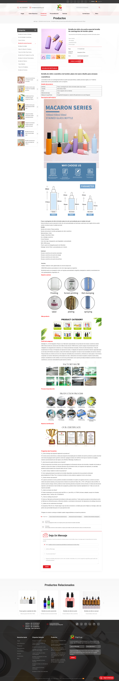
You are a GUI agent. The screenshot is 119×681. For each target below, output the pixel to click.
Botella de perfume (22, 70)
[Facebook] (81, 624)
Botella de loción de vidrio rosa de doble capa (29, 133)
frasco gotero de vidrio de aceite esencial (38, 644)
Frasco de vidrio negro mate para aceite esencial (70, 611)
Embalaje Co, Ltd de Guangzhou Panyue (50, 343)
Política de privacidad (66, 678)
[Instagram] (85, 624)
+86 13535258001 (34, 625)
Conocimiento (20, 651)
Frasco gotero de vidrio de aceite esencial (58, 516)
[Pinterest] (94, 624)
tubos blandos (21, 64)
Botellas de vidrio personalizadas (40, 671)
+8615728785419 (35, 628)
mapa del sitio (56, 678)
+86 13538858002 (34, 626)
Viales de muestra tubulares (24, 49)
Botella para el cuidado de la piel (26, 55)
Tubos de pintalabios (23, 67)
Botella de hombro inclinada (24, 34)
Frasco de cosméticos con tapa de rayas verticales (30, 80)
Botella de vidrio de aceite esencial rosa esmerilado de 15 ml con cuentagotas (58, 649)
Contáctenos (86, 13)
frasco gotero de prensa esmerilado (38, 668)
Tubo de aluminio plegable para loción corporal (58, 641)
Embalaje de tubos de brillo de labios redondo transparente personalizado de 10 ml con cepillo (58, 655)
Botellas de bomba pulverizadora (26, 58)
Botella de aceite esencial (24, 43)
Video (96, 13)
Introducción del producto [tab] (49, 68)
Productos (43, 13)
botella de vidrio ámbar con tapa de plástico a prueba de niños (91, 611)
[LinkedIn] (89, 624)
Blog (18, 658)
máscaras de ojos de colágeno (75, 516)
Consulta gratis (23, 1)
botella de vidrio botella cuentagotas (91, 516)
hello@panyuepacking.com (38, 7)
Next (104, 603)
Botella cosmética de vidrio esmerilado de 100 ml (30, 142)
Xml (60, 678)
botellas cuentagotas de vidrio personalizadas (39, 657)
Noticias (65, 13)
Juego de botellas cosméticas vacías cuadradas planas (29, 115)
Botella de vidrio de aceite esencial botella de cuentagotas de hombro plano (64, 544)
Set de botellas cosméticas (24, 37)
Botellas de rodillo (22, 46)
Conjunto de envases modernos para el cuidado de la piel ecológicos (30, 124)
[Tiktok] (77, 624)
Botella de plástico (22, 61)
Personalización (54, 13)
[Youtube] (98, 624)
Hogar (22, 13)
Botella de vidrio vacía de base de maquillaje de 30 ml (30, 89)
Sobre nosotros (33, 13)
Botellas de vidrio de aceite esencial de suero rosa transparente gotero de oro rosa (28, 611)
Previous (15, 603)
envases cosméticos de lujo (39, 640)
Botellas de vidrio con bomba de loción (40, 664)
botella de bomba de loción (39, 647)
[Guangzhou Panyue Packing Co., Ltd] (59, 7)
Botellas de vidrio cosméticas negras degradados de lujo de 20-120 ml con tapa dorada (58, 661)
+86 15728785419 (23, 7)
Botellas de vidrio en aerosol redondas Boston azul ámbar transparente (49, 611)
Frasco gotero (21, 40)
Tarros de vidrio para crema (24, 52)
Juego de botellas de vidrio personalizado (38, 653)
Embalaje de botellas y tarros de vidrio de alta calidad (40, 650)
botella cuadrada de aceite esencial (38, 661)
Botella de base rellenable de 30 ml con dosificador (58, 645)
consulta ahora (75, 61)
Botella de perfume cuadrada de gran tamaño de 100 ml (29, 97)
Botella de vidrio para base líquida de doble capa (29, 106)
